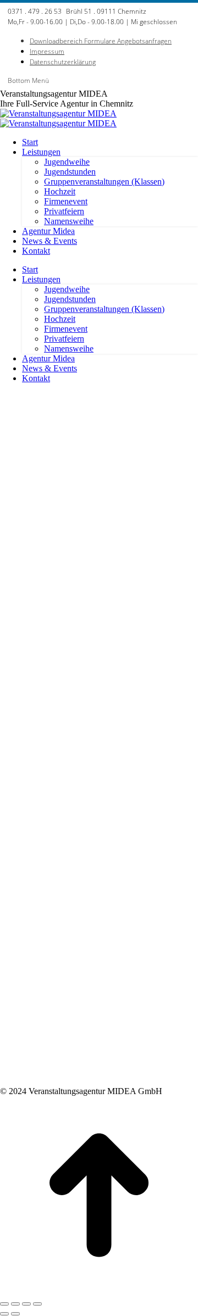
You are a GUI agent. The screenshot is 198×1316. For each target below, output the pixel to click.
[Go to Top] (99, 1291)
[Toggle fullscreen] (26, 1304)
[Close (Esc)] (4, 1304)
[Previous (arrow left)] (4, 1313)
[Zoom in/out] (37, 1304)
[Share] (15, 1304)
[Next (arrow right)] (15, 1313)
